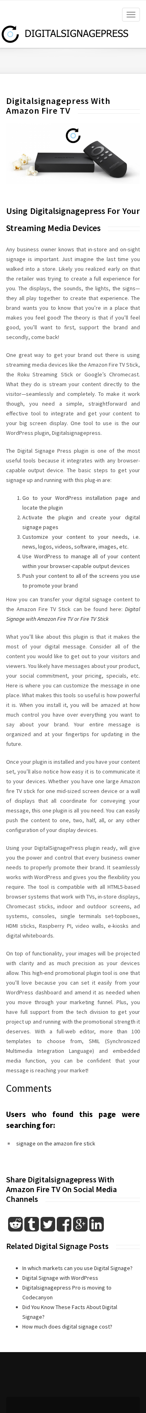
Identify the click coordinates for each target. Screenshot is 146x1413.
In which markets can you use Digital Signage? (77, 1268)
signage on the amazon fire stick (55, 1143)
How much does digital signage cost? (67, 1326)
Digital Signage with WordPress (60, 1277)
